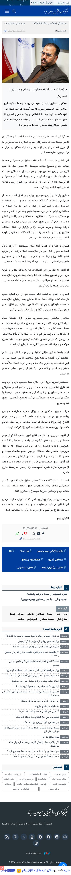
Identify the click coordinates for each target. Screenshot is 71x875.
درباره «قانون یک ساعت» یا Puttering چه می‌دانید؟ (33, 752)
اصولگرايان (32, 619)
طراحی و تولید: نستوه (34, 853)
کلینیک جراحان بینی (20, 789)
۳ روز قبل (65, 728)
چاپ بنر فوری (60, 774)
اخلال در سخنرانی (25, 568)
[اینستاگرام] (15, 837)
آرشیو (49, 824)
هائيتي (30, 614)
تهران (57, 614)
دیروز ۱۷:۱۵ (64, 676)
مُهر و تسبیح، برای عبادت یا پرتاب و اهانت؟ (47, 594)
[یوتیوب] (31, 837)
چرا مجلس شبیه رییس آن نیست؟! (42, 722)
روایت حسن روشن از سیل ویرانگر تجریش (38, 641)
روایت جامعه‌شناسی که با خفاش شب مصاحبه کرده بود (32, 670)
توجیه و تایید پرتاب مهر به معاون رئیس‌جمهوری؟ (44, 600)
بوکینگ (8, 784)
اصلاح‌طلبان (61, 619)
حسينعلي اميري (55, 559)
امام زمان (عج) (17, 614)
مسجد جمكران (47, 619)
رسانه (49, 614)
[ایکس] (23, 837)
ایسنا (56, 10)
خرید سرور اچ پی (26, 779)
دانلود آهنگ (9, 779)
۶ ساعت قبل (64, 661)
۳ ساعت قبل (64, 647)
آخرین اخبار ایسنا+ (52, 629)
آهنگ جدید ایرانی (59, 779)
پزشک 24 (42, 779)
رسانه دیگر (62, 23)
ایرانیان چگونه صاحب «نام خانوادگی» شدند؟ (37, 687)
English (34, 2)
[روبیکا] (64, 837)
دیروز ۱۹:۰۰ (65, 671)
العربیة (43, 2)
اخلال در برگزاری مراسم (52, 568)
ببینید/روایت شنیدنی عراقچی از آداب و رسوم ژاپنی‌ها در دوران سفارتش (31, 730)
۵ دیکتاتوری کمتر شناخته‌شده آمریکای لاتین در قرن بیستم (34, 663)
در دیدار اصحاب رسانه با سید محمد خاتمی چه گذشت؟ (32, 636)
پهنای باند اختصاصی (38, 774)
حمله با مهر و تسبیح (30, 559)
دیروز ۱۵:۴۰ (64, 681)
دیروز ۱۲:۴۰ (65, 692)
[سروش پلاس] (48, 837)
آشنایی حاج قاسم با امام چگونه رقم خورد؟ (39, 712)
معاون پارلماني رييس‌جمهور (50, 551)
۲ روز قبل (65, 701)
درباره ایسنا (24, 824)
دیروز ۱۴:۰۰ (65, 687)
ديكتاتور (40, 614)
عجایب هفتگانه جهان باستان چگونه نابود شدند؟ (36, 757)
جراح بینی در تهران (13, 774)
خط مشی (37, 824)
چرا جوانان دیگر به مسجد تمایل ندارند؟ (40, 701)
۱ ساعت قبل (64, 636)
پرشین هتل (54, 789)
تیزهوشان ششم (59, 784)
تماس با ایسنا (8, 824)
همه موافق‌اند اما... (50, 737)
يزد (10, 551)
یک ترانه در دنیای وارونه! (47, 706)
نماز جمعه (24, 551)
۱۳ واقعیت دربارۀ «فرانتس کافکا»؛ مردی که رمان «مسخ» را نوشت (31, 654)
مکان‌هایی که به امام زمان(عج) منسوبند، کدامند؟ (35, 647)
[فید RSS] (6, 837)
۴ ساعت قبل (64, 652)
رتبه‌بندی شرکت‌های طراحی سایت (32, 784)
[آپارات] (35, 843)
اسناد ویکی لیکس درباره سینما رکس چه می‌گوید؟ (35, 681)
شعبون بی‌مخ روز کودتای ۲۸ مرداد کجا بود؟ (37, 717)
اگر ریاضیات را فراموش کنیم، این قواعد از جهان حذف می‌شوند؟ (33, 744)
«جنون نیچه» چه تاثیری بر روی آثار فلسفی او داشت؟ (33, 676)
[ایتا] (56, 837)
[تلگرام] (39, 837)
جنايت (21, 619)
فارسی (50, 2)
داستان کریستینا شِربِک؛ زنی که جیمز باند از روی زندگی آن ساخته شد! (30, 694)
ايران (65, 614)
